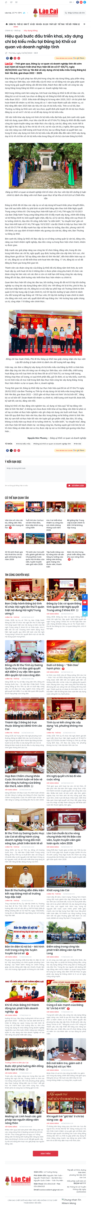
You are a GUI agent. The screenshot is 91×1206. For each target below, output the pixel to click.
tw (85, 613)
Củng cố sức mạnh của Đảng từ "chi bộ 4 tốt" (65, 1006)
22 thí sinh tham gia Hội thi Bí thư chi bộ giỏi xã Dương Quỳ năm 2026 (14, 556)
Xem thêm (45, 1153)
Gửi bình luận (78, 485)
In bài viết (15, 58)
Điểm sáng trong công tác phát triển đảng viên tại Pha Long (64, 950)
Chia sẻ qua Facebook (7, 58)
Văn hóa (39, 24)
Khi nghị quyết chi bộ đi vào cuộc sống (64, 777)
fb (77, 2)
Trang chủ (6, 24)
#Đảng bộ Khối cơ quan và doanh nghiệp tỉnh (52, 444)
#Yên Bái (77, 444)
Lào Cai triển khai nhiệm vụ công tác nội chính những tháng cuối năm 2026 (54, 525)
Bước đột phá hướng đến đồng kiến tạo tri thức (24, 1066)
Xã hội (32, 24)
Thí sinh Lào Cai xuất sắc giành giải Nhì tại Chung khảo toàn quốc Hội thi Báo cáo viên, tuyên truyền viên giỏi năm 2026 (35, 558)
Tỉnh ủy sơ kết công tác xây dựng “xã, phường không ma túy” (65, 726)
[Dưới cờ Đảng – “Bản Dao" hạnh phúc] (66, 651)
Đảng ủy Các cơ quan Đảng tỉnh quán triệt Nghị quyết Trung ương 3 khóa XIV (64, 607)
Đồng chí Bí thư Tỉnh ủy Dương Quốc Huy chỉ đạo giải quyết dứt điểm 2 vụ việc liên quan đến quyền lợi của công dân (24, 670)
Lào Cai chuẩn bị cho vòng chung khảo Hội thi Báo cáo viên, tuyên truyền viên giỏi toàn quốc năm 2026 (64, 838)
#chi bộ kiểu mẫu (23, 444)
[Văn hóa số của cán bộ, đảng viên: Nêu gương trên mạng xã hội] (14, 509)
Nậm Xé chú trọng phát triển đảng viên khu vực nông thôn (76, 554)
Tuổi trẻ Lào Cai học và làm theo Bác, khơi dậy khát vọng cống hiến (35, 524)
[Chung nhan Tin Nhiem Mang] (74, 1201)
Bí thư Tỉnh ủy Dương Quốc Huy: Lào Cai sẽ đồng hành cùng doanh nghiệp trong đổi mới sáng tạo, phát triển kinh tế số (24, 838)
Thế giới (68, 24)
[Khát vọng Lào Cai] (66, 876)
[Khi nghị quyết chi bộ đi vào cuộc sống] (66, 762)
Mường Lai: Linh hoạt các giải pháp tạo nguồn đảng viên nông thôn (23, 1120)
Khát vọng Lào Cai (58, 890)
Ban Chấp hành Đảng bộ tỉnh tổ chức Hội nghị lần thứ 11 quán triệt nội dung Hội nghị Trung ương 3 (24, 608)
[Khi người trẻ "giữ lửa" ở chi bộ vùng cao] (66, 1102)
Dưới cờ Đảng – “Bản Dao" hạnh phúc (63, 667)
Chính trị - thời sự (16, 24)
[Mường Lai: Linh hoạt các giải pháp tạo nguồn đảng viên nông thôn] (24, 1102)
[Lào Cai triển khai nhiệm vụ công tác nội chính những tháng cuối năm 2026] (55, 509)
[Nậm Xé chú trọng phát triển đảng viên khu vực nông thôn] (76, 541)
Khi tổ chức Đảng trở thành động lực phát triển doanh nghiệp (22, 1008)
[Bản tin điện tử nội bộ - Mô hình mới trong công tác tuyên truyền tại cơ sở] (24, 933)
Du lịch (45, 24)
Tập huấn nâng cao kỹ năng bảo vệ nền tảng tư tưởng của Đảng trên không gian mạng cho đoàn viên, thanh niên (55, 559)
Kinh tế (26, 24)
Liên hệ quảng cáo (16, 2)
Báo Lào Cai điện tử (45, 13)
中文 (73, 2)
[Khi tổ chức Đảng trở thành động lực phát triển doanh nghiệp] (24, 991)
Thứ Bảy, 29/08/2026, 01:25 (6, 2)
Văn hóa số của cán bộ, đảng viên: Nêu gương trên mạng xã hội (14, 524)
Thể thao (61, 24)
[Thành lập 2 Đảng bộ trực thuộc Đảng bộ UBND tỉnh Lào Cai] (24, 708)
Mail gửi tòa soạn (11, 2)
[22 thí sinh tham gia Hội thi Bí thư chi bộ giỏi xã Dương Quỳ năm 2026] (14, 541)
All (84, 24)
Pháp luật (53, 24)
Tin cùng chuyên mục (17, 575)
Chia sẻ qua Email (18, 58)
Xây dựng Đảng (31, 30)
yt (81, 2)
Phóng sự (76, 24)
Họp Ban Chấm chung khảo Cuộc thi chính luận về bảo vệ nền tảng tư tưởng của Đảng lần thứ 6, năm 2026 (23, 781)
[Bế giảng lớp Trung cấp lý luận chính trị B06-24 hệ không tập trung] (76, 509)
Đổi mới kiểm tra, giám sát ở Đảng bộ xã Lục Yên (64, 1065)
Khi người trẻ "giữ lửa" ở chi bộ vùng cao (65, 1118)
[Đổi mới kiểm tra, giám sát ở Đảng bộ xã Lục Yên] (66, 1049)
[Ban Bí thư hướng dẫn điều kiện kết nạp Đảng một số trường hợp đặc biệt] (24, 876)
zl (84, 2)
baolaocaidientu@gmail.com (51, 1190)
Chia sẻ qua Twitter (11, 58)
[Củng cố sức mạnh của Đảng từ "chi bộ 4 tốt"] (66, 991)
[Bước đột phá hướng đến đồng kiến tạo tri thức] (24, 1049)
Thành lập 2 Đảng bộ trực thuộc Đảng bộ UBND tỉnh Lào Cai (23, 726)
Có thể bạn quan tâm (17, 498)
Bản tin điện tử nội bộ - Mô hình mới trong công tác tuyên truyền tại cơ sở (24, 950)
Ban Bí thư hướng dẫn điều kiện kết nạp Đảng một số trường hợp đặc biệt (24, 894)
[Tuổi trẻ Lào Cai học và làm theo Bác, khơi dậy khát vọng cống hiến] (35, 509)
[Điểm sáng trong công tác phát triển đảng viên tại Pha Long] (66, 933)
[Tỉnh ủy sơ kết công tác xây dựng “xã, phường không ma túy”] (66, 708)
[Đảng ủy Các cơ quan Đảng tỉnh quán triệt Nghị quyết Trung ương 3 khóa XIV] (66, 589)
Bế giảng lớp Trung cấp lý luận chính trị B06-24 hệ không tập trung (76, 524)
